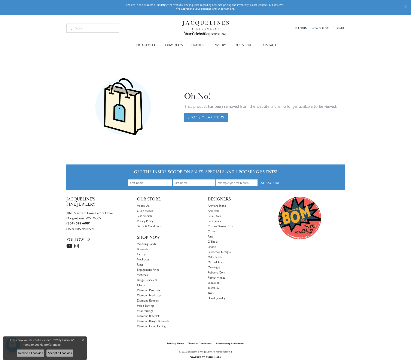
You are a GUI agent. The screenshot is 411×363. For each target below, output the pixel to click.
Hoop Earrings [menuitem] (145, 305)
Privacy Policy (145, 221)
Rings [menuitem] (140, 264)
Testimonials (144, 216)
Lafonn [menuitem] (212, 246)
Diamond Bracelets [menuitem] (148, 316)
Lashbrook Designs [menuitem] (219, 251)
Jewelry (219, 44)
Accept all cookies (60, 353)
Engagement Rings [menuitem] (148, 269)
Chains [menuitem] (141, 285)
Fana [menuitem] (210, 236)
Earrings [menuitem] (141, 254)
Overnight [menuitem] (214, 267)
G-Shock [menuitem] (213, 241)
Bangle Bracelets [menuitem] (147, 280)
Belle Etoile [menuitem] (215, 216)
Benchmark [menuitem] (214, 221)
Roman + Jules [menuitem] (216, 277)
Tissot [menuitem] (211, 293)
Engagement (146, 44)
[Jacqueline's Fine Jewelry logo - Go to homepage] (205, 28)
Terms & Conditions (149, 226)
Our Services (145, 210)
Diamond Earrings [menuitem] (148, 300)
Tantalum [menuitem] (213, 287)
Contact (268, 44)
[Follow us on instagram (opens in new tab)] (76, 246)
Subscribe (270, 182)
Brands (197, 44)
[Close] (405, 6)
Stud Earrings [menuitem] (145, 310)
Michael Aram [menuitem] (216, 262)
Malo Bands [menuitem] (215, 257)
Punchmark (213, 357)
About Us (143, 205)
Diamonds (174, 44)
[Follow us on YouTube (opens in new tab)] (69, 246)
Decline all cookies (30, 353)
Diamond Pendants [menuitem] (148, 290)
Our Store (243, 44)
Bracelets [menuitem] (142, 249)
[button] (301, 28)
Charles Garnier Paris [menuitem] (220, 226)
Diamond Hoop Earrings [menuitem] (152, 326)
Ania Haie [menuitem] (213, 210)
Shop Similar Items (206, 117)
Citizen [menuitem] (212, 231)
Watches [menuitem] (142, 274)
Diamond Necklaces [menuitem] (149, 295)
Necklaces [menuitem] (143, 259)
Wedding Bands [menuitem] (146, 244)
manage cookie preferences (42, 344)
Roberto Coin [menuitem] (216, 272)
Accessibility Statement (230, 343)
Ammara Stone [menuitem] (217, 205)
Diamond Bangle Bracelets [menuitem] (153, 321)
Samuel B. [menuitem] (214, 282)
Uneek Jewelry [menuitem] (216, 298)
